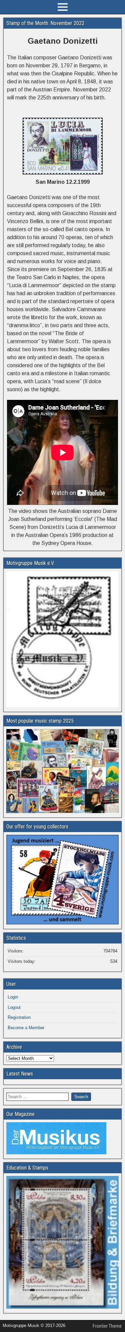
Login (13, 997)
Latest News (19, 1074)
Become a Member (26, 1027)
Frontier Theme (107, 1326)
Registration (19, 1017)
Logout (14, 1007)
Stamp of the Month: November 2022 (45, 23)
